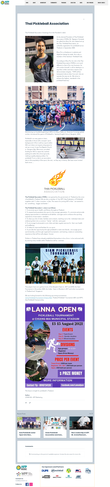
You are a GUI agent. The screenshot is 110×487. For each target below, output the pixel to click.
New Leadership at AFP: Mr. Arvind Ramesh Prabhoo (80, 434)
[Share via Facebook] (26, 403)
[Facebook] (27, 484)
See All (91, 413)
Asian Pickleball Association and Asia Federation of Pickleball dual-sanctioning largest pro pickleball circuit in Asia (54, 434)
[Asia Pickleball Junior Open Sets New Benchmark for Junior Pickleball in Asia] (29, 423)
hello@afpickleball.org (21, 480)
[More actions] (84, 19)
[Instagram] (31, 484)
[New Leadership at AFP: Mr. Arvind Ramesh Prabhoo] (81, 423)
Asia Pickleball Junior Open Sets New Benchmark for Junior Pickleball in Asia (27, 434)
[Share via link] (30, 403)
